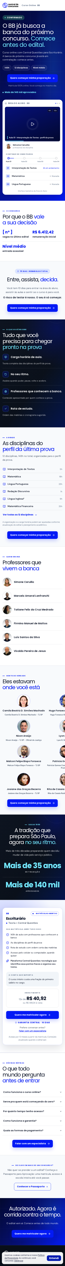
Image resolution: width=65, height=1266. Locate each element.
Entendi (54, 1258)
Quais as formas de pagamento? (23, 1130)
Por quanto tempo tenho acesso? (23, 1111)
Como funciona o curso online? (22, 1092)
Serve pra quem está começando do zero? (29, 1101)
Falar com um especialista (32, 1030)
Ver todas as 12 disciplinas (18, 514)
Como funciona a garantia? (20, 1120)
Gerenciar (18, 1260)
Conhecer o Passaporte (31, 1186)
